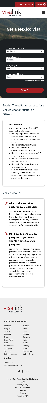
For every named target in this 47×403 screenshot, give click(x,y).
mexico (26, 343)
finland (26, 334)
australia (7, 326)
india (6, 343)
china (25, 331)
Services (22, 390)
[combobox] (24, 77)
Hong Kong (8, 340)
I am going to (11, 65)
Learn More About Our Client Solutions (23, 379)
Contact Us (8, 362)
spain (25, 348)
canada (7, 331)
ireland (25, 340)
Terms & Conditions (22, 387)
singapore (8, 348)
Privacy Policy (22, 384)
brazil (25, 328)
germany (26, 337)
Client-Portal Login (23, 4)
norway (26, 345)
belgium (7, 328)
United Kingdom (10, 354)
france (7, 337)
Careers (23, 393)
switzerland (27, 351)
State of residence (13, 57)
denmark (7, 334)
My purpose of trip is (14, 74)
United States (28, 354)
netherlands (9, 345)
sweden (7, 351)
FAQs (23, 382)
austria (26, 326)
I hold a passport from (15, 48)
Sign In (39, 4)
